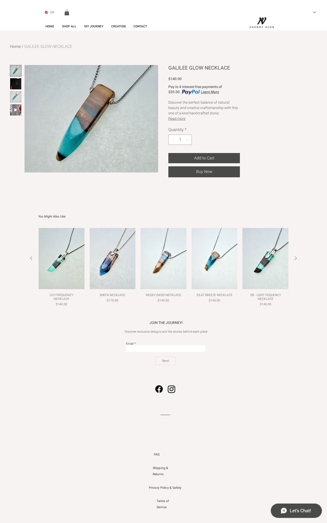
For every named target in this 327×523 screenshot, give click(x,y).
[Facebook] (159, 389)
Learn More (210, 92)
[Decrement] (172, 140)
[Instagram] (172, 389)
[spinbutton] (180, 140)
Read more (176, 118)
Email (130, 343)
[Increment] (187, 140)
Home (15, 46)
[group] (163, 269)
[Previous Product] (31, 258)
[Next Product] (296, 258)
